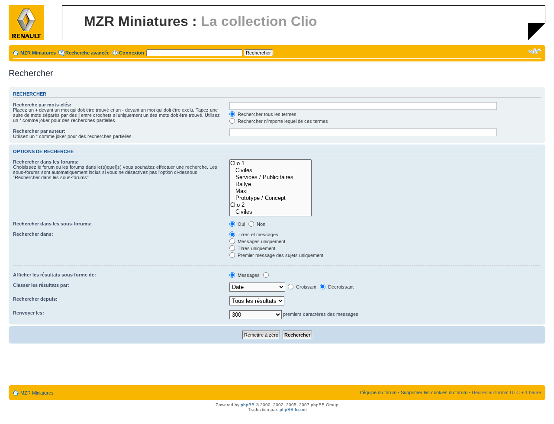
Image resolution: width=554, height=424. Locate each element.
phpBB (247, 404)
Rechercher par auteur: (39, 131)
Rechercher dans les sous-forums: (52, 223)
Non (260, 224)
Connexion (131, 52)
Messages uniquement (260, 241)
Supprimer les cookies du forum (434, 392)
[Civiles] (270, 170)
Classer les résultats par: (41, 285)
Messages (248, 275)
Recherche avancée (87, 52)
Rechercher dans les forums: (46, 161)
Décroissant (340, 286)
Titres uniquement (255, 248)
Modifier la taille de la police (534, 51)
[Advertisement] (277, 364)
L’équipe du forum (378, 392)
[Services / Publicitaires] (270, 177)
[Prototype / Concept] (270, 198)
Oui (240, 224)
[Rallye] (270, 184)
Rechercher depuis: (35, 299)
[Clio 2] (270, 205)
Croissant (305, 286)
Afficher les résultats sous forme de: (54, 274)
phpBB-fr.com (293, 409)
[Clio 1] (270, 163)
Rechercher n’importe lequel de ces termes (282, 121)
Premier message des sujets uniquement (279, 255)
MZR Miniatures (38, 52)
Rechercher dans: (33, 234)
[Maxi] (270, 191)
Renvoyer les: (28, 312)
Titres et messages (257, 234)
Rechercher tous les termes (266, 114)
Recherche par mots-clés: (42, 104)
